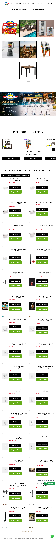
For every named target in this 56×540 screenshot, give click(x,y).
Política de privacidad (17, 538)
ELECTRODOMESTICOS (10, 60)
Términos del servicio (33, 538)
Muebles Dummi (9, 538)
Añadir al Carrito (10, 158)
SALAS (28, 39)
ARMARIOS (46, 39)
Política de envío (41, 538)
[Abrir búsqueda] (11, 3)
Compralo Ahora (15, 192)
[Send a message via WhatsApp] (52, 536)
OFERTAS (10, 39)
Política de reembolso (25, 538)
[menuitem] (42, 3)
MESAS (28, 81)
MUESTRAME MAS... (28, 531)
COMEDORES (28, 60)
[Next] (53, 105)
